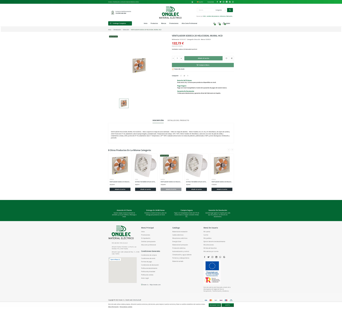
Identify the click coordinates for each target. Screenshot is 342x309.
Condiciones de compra (149, 255)
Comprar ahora (204, 65)
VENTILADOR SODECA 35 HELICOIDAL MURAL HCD (120, 182)
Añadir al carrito (203, 58)
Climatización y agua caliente (181, 255)
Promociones (145, 235)
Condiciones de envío (148, 258)
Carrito (206, 235)
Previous (228, 149)
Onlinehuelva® (137, 300)
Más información (113, 307)
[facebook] (217, 2)
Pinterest (187, 75)
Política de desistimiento (149, 268)
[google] (230, 2)
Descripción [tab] (158, 120)
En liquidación (145, 238)
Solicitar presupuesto (148, 241)
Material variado (177, 261)
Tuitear (184, 75)
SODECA (208, 39)
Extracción (197, 39)
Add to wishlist (226, 58)
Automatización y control (180, 251)
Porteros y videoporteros (180, 258)
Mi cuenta (207, 232)
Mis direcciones (209, 245)
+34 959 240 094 (120, 13)
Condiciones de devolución (150, 265)
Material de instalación (179, 232)
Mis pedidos (208, 238)
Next (232, 149)
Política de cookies (147, 275)
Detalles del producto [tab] (178, 120)
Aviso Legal (145, 278)
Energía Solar (176, 241)
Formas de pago (146, 262)
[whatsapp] (233, 2)
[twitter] (220, 2)
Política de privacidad (148, 271)
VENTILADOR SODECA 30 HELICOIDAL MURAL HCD (222, 182)
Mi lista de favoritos (210, 248)
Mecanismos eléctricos (179, 238)
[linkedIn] (227, 2)
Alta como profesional (148, 245)
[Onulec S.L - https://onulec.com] (151, 284)
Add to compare (232, 58)
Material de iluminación (180, 245)
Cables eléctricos (177, 235)
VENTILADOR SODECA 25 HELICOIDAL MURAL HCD (171, 182)
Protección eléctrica (178, 248)
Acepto (227, 305)
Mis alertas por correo (211, 251)
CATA (136, 179)
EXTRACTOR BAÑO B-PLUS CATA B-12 (145, 182)
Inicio (143, 232)
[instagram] (223, 2)
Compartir (181, 75)
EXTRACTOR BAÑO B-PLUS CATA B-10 (196, 182)
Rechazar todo (215, 305)
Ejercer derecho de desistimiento (214, 241)
